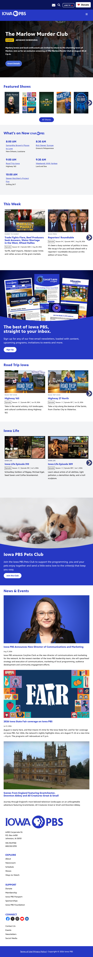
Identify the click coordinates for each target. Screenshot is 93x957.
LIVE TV (67, 5)
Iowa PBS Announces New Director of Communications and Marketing (43, 646)
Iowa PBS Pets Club (23, 554)
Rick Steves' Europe (45, 145)
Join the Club (12, 575)
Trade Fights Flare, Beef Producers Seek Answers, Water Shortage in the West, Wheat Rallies (24, 240)
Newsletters (10, 934)
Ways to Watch (12, 875)
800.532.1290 (11, 846)
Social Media (11, 938)
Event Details (13, 63)
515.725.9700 (10, 843)
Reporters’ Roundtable (61, 237)
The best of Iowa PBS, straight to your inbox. (27, 329)
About (8, 859)
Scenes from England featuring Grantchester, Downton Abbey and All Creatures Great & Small (31, 794)
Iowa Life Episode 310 (17, 464)
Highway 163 (12, 398)
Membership (11, 892)
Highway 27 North (58, 398)
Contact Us (10, 926)
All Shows (46, 119)
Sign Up (10, 349)
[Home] (14, 13)
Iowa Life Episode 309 (60, 464)
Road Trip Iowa (13, 163)
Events (8, 930)
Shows (8, 871)
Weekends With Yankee (46, 163)
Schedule (9, 867)
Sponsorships (11, 901)
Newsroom (10, 863)
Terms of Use (26, 951)
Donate (85, 4)
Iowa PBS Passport (13, 896)
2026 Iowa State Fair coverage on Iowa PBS (28, 721)
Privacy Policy (39, 951)
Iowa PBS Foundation (15, 905)
